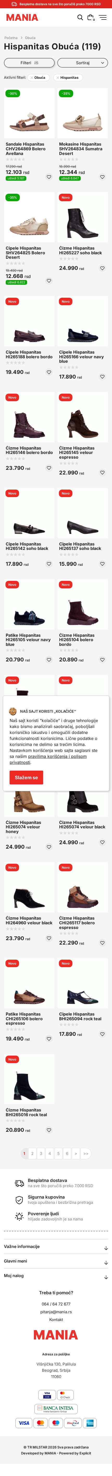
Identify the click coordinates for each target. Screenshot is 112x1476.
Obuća (30, 38)
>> (86, 1153)
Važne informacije (22, 1246)
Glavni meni (15, 1261)
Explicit (85, 1453)
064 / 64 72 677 (56, 1304)
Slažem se (26, 777)
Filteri (27, 62)
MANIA (50, 1453)
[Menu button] (102, 17)
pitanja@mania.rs (56, 1311)
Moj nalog (14, 1275)
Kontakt (56, 1319)
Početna (10, 38)
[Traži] (80, 20)
